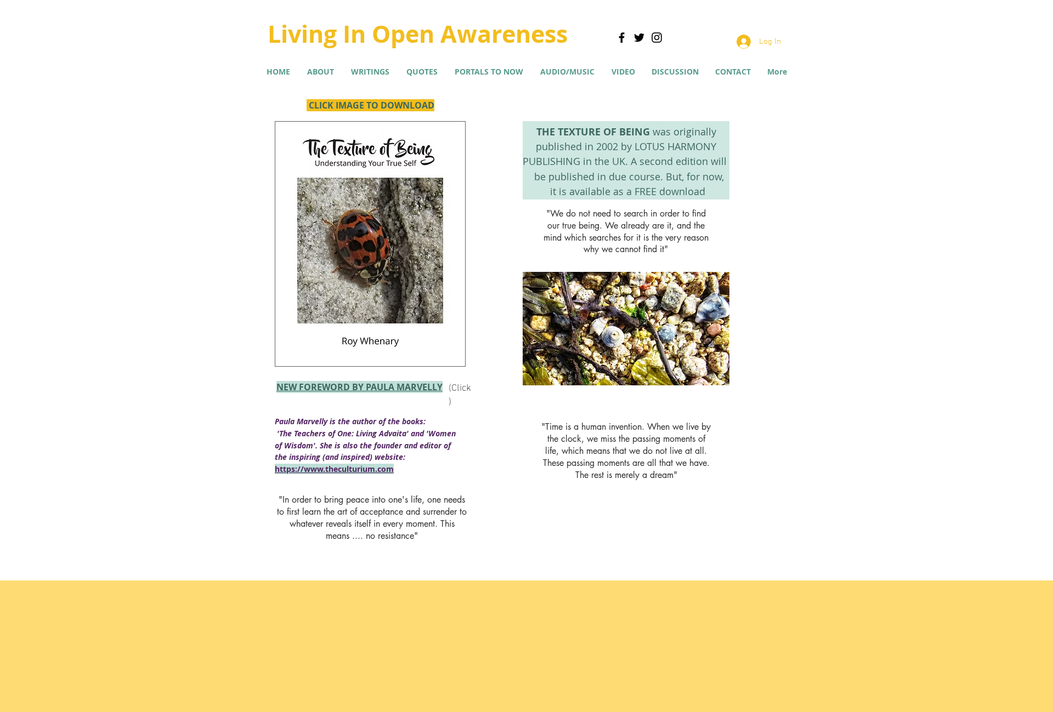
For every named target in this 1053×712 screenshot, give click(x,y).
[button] (370, 72)
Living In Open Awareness (418, 34)
